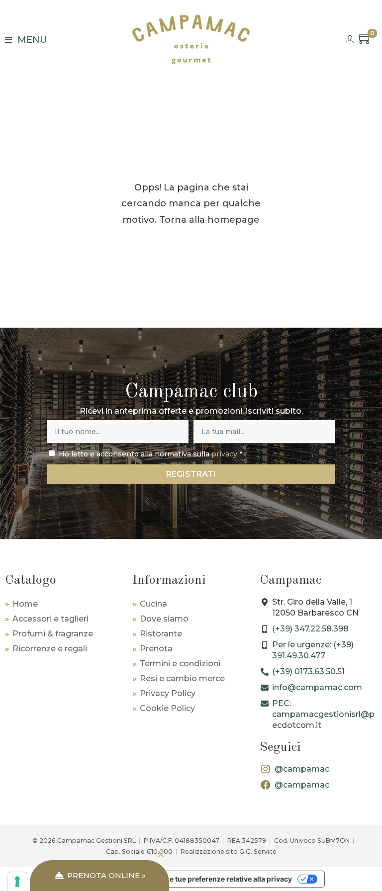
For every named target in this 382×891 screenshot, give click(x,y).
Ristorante (161, 633)
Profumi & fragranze (52, 633)
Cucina (153, 604)
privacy (224, 453)
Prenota (156, 648)
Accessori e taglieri (50, 619)
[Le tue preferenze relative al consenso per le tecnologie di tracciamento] (17, 881)
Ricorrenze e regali (49, 648)
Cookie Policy (167, 708)
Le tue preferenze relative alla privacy (229, 879)
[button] (161, 854)
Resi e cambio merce (182, 678)
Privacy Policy (167, 693)
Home (25, 604)
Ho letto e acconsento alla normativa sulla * (150, 453)
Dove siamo (164, 619)
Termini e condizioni (180, 663)
